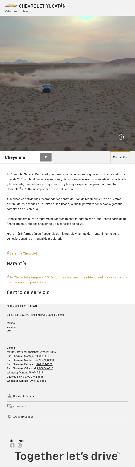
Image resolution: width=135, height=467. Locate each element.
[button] (121, 137)
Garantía (16, 263)
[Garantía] (67, 253)
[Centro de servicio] (67, 280)
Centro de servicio (28, 292)
